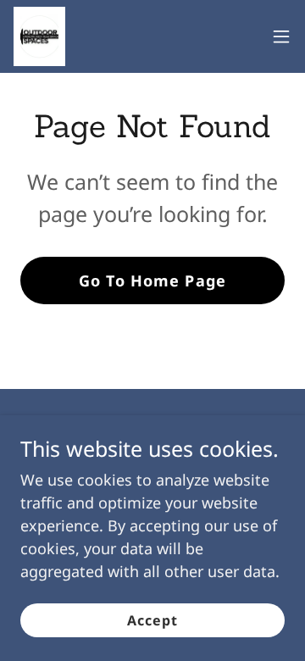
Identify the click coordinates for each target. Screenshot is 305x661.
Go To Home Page (152, 280)
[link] (39, 36)
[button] (281, 36)
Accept (152, 620)
